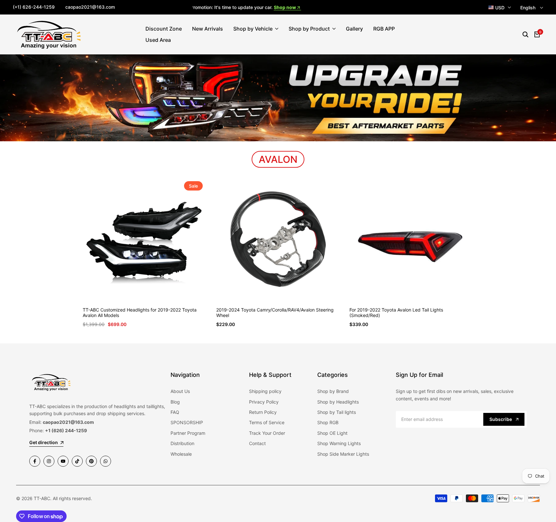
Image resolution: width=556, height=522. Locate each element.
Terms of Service (266, 422)
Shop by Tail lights (336, 412)
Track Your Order (267, 433)
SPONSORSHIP (187, 422)
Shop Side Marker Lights (343, 454)
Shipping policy (265, 391)
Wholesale (181, 454)
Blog (175, 402)
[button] (136, 288)
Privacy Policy (264, 402)
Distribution (182, 443)
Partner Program (188, 433)
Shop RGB (327, 422)
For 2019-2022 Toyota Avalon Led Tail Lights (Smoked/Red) (396, 312)
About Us (180, 391)
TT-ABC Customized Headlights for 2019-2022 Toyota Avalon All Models (140, 312)
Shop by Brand (333, 391)
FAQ (175, 412)
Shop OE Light (332, 433)
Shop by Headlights (338, 402)
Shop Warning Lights (339, 443)
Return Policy (263, 412)
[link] (278, 97)
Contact (257, 443)
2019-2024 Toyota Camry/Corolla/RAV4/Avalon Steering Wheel (275, 312)
